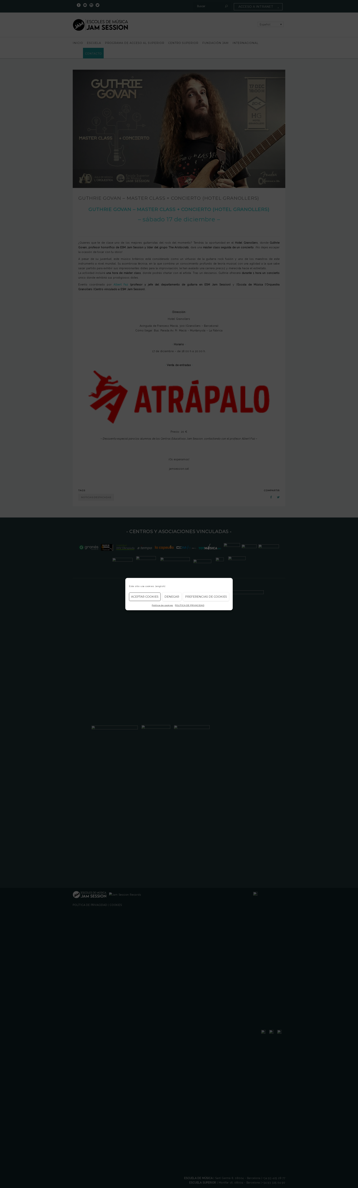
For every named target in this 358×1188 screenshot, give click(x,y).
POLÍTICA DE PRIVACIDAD (189, 605)
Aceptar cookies (144, 596)
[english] (160, 586)
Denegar (171, 596)
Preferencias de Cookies (206, 596)
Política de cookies (162, 605)
